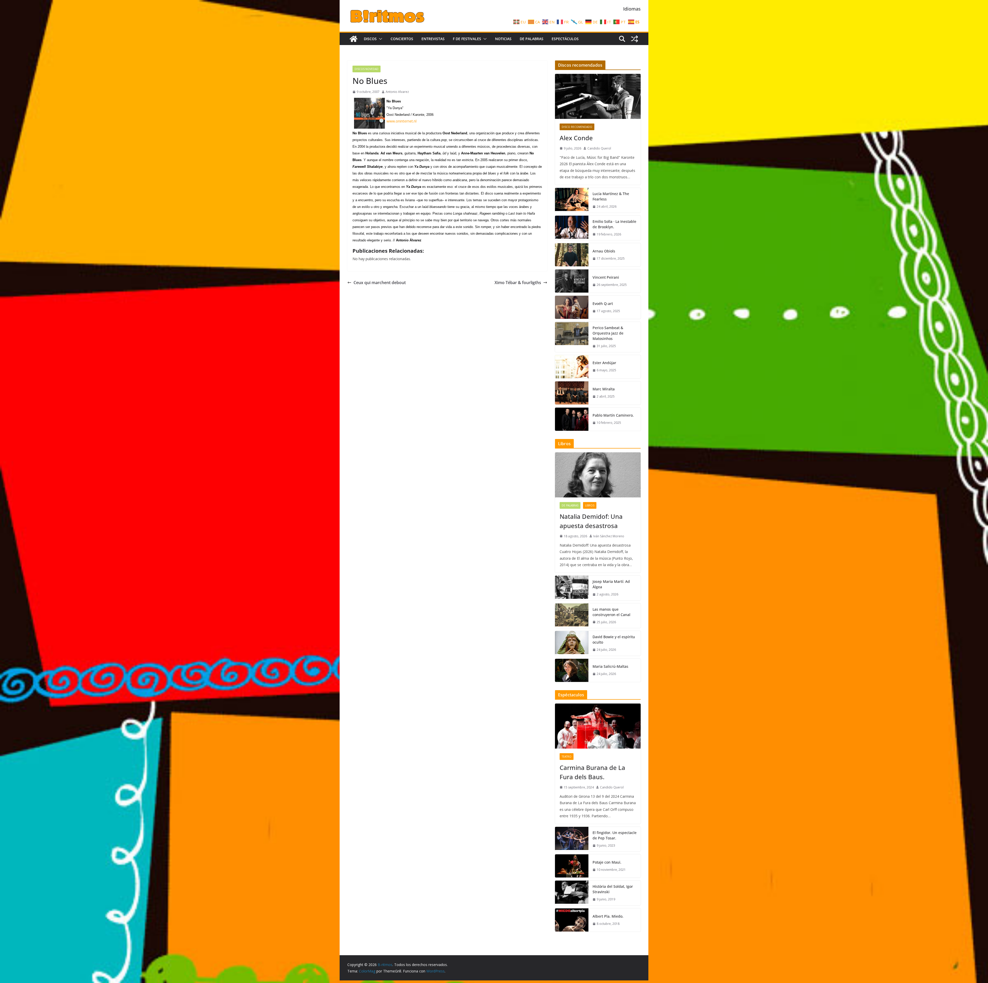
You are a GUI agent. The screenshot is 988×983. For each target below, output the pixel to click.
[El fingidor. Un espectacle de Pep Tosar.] (571, 839)
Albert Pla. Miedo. (608, 916)
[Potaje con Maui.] (571, 865)
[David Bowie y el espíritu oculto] (571, 643)
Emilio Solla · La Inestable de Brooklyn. (614, 224)
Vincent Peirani (606, 277)
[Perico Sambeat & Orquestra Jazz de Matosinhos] (571, 337)
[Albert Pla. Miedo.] (571, 920)
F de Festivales (467, 38)
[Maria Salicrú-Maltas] (571, 670)
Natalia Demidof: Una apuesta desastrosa (591, 521)
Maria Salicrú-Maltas (610, 666)
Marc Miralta (604, 389)
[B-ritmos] (353, 39)
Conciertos (402, 38)
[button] (379, 38)
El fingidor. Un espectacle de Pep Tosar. (615, 835)
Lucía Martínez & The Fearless (611, 196)
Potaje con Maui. (607, 862)
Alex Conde (576, 138)
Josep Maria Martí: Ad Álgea (611, 584)
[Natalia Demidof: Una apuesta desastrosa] (598, 474)
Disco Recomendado (577, 127)
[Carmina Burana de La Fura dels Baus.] (598, 726)
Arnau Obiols (604, 251)
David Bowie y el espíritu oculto (614, 639)
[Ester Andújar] (571, 366)
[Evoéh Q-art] (571, 307)
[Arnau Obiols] (571, 254)
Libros (589, 505)
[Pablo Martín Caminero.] (571, 419)
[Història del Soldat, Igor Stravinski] (571, 893)
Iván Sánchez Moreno (608, 536)
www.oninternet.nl (401, 121)
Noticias (503, 38)
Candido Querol (599, 148)
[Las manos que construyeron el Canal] (571, 615)
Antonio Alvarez (397, 92)
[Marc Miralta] (571, 393)
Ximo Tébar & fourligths (518, 282)
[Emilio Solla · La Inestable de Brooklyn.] (571, 228)
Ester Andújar (604, 362)
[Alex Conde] (598, 96)
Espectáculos (565, 38)
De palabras (531, 38)
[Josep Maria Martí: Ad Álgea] (571, 588)
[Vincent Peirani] (571, 281)
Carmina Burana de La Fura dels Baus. (592, 772)
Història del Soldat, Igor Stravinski (613, 889)
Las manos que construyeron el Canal (611, 612)
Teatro (566, 756)
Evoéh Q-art (603, 303)
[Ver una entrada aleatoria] (634, 39)
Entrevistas (433, 38)
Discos (370, 38)
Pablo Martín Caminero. (613, 415)
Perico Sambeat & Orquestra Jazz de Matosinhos (608, 333)
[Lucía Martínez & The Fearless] (571, 200)
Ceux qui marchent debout (380, 282)
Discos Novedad (366, 69)
